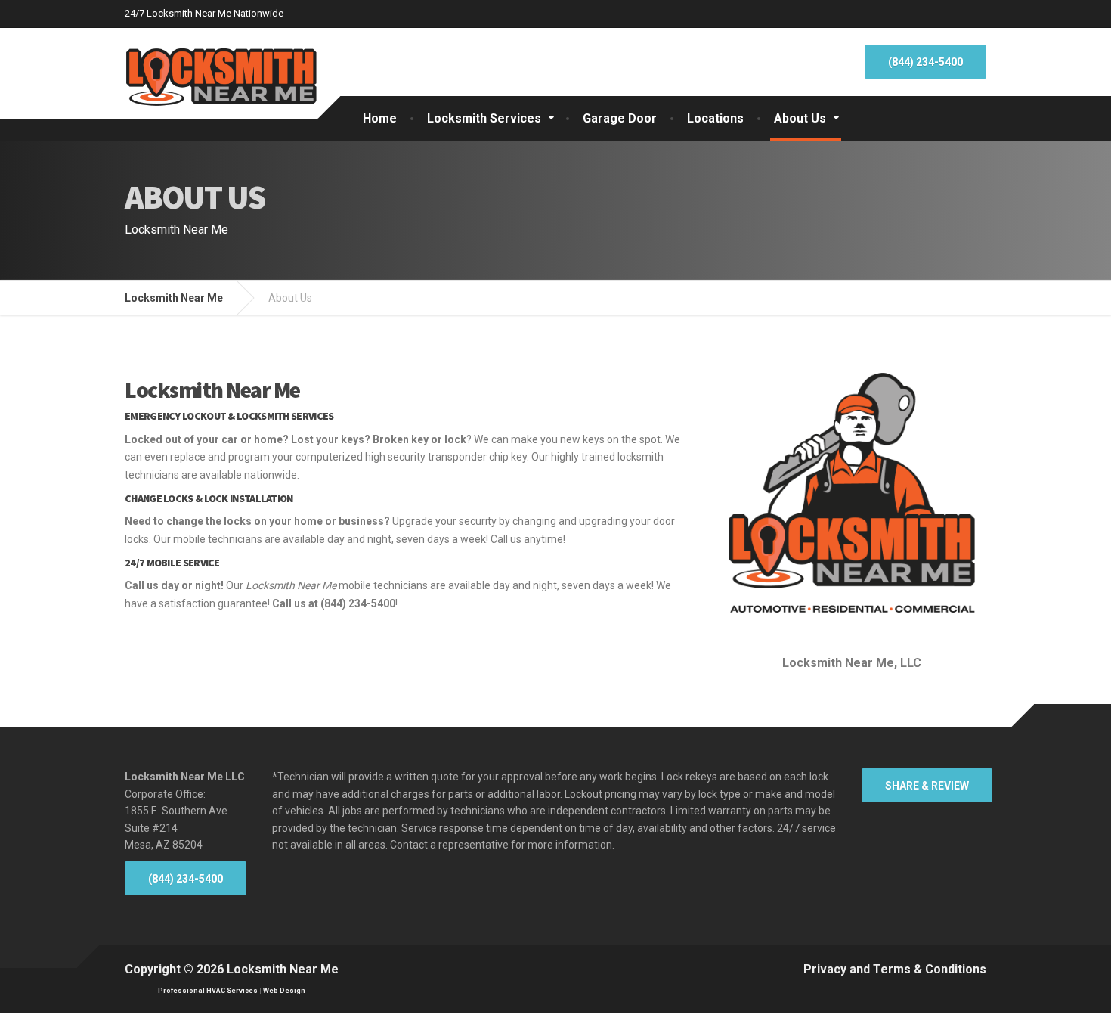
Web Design (284, 990)
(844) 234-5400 (925, 62)
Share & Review (927, 786)
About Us (800, 118)
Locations (715, 118)
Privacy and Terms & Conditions (894, 969)
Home (380, 118)
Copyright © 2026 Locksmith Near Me (232, 969)
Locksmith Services (484, 118)
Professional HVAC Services (208, 990)
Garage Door (620, 118)
